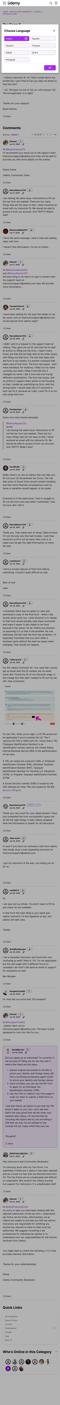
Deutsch (9, 45)
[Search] (50, 3)
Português (10, 59)
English (9, 38)
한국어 (35, 52)
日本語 (9, 52)
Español (35, 38)
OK (50, 67)
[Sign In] (55, 3)
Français (36, 45)
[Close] (54, 31)
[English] (14, 3)
